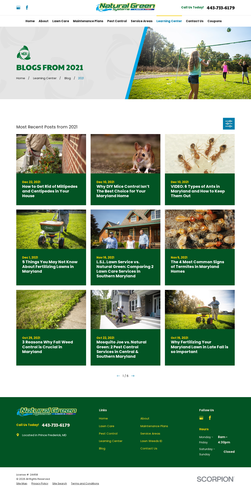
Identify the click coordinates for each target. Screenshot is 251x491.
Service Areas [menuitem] (142, 21)
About (144, 418)
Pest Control (108, 433)
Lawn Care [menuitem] (60, 21)
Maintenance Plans (154, 426)
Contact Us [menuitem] (195, 21)
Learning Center (110, 441)
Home (103, 418)
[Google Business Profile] (18, 7)
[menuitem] (21, 483)
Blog (102, 448)
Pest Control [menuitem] (117, 21)
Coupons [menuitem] (214, 21)
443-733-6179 (221, 7)
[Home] (125, 7)
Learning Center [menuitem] (169, 21)
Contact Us (148, 448)
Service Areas (150, 433)
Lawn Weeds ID (151, 441)
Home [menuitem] (30, 21)
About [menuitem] (43, 21)
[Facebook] (27, 7)
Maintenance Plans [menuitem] (88, 21)
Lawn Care (106, 426)
